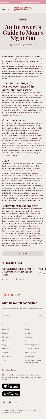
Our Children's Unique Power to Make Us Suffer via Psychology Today (18, 271)
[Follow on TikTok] (16, 402)
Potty (4, 345)
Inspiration (5, 329)
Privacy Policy (30, 352)
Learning (5, 333)
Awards (27, 333)
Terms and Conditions (32, 348)
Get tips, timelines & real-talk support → (29, 2)
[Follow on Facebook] (4, 402)
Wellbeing (23, 19)
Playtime (5, 341)
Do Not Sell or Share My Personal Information (33, 361)
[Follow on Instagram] (10, 402)
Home (27, 329)
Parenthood (6, 337)
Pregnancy (5, 348)
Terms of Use (16, 412)
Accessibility (29, 356)
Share (25, 253)
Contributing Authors (32, 345)
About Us (28, 337)
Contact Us (29, 341)
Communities (6, 356)
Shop (4, 360)
